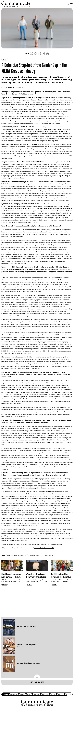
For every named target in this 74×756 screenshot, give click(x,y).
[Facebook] (39, 53)
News (4, 59)
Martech (60, 694)
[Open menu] (71, 4)
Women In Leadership (36, 555)
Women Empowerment (20, 555)
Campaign (36, 694)
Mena (8, 555)
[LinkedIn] (31, 53)
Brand (29, 694)
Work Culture (49, 555)
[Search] (68, 4)
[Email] (47, 53)
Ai (66, 694)
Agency (22, 694)
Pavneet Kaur (9, 87)
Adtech (53, 694)
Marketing (45, 694)
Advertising (14, 694)
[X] (43, 53)
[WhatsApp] (35, 53)
